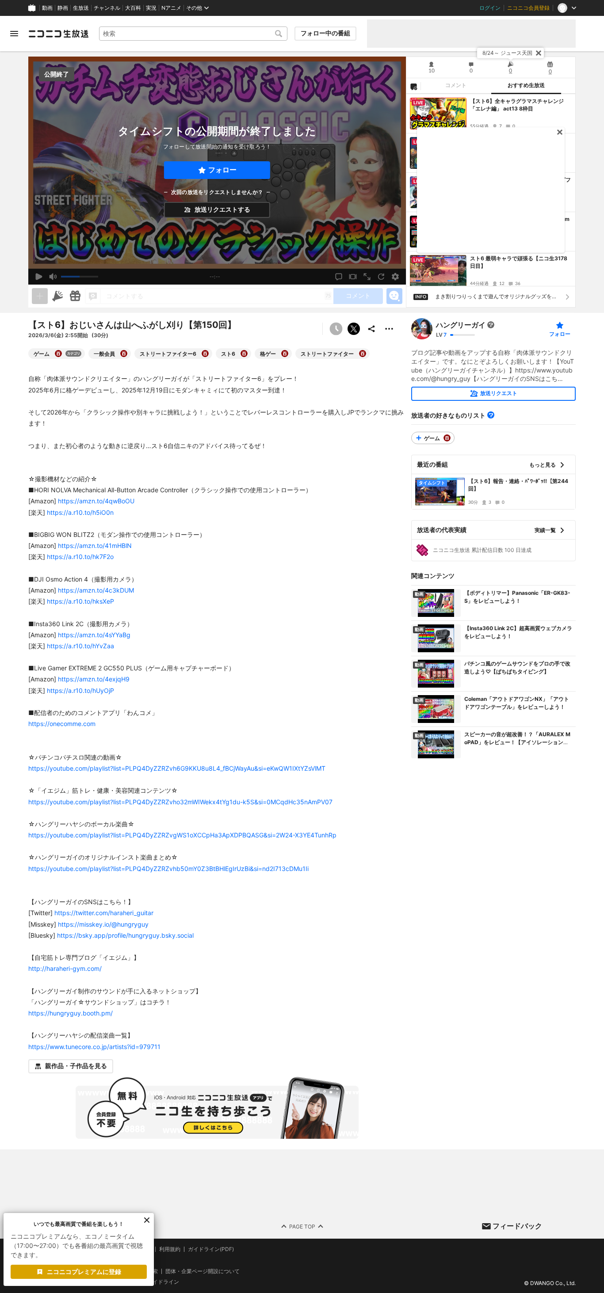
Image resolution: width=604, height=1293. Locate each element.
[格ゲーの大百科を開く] (284, 353)
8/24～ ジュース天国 (507, 52)
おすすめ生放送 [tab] (526, 85)
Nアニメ (171, 8)
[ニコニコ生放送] (58, 34)
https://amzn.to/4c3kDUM (96, 590)
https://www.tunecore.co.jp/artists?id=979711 (94, 1046)
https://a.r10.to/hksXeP (80, 601)
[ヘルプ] (490, 414)
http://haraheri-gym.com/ (65, 968)
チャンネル (107, 8)
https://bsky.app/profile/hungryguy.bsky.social (125, 935)
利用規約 (169, 1249)
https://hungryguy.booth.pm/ (70, 1013)
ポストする (354, 329)
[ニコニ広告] (57, 296)
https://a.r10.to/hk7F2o (80, 556)
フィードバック (517, 1225)
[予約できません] (336, 329)
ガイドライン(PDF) (211, 1249)
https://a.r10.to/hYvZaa (80, 646)
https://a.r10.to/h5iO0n (80, 512)
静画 (62, 8)
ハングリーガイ (460, 324)
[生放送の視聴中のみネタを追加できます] (40, 296)
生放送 (81, 8)
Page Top (302, 1226)
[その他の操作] (389, 329)
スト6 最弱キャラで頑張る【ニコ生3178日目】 (518, 262)
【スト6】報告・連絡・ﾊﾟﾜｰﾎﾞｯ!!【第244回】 (518, 485)
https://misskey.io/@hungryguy (103, 924)
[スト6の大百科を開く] (244, 353)
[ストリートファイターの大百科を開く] (362, 353)
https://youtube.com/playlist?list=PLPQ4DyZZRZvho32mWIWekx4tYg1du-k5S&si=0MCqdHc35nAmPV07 (180, 802)
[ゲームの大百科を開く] (58, 353)
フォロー (222, 170)
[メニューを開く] (14, 33)
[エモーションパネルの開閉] (394, 296)
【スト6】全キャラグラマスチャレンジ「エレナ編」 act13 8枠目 (517, 105)
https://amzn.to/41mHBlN (95, 545)
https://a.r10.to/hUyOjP (80, 690)
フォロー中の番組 (325, 33)
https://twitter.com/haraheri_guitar (103, 913)
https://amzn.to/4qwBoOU (96, 501)
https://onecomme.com (62, 723)
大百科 (133, 8)
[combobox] (193, 34)
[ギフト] (75, 296)
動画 (47, 8)
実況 (151, 8)
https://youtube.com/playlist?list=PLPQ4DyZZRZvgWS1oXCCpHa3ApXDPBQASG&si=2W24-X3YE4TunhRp (182, 835)
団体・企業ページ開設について (202, 1271)
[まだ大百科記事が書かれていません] (490, 324)
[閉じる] (538, 53)
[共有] (371, 329)
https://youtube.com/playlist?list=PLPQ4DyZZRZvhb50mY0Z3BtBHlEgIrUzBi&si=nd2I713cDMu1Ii (168, 868)
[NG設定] (413, 86)
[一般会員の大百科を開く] (123, 353)
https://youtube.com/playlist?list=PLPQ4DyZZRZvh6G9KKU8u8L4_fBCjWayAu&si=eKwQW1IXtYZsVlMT (176, 768)
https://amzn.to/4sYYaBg (94, 635)
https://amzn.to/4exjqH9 (94, 679)
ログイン (490, 8)
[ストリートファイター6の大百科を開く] (205, 353)
